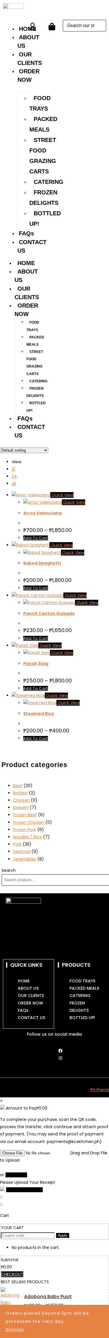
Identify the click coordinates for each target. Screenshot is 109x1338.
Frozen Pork (24, 830)
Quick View (62, 495)
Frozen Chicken (28, 822)
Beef (17, 786)
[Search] (100, 25)
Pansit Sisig (35, 663)
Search (8, 870)
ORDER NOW (26, 309)
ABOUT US (26, 275)
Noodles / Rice (27, 837)
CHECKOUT (12, 1274)
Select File (16, 1175)
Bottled (20, 793)
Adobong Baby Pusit (48, 1296)
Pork (17, 844)
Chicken (21, 800)
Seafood (21, 851)
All (14, 484)
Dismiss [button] (15, 1329)
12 (13, 469)
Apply (62, 1235)
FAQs (26, 233)
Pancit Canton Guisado (49, 613)
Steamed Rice (38, 713)
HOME (26, 263)
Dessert (20, 807)
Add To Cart (35, 537)
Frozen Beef (25, 815)
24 (14, 476)
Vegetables (24, 859)
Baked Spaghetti (42, 563)
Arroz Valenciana (42, 513)
